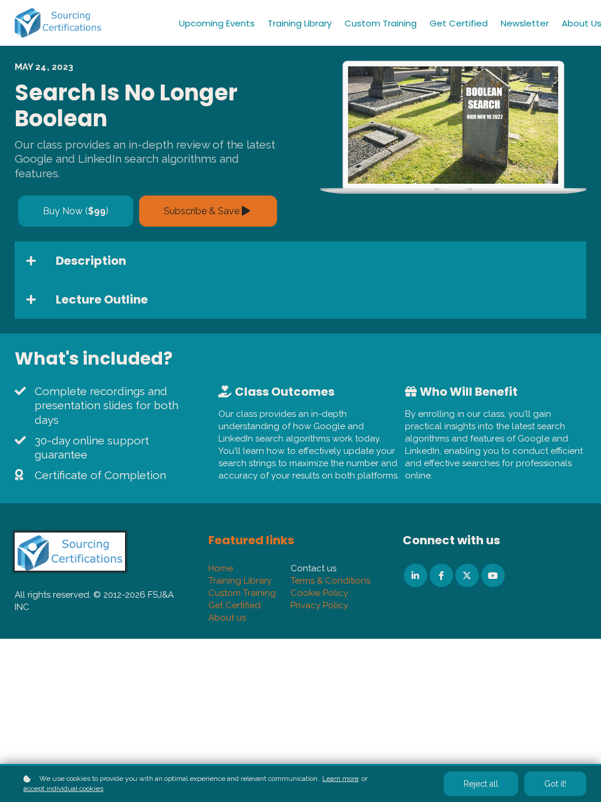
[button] (300, 260)
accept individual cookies (63, 788)
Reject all (481, 783)
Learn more (340, 778)
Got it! (555, 783)
